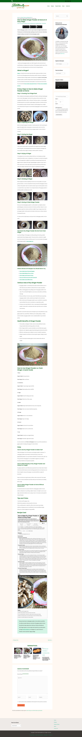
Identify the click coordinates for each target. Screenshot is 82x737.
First (56, 101)
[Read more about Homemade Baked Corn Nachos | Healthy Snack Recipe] (37, 650)
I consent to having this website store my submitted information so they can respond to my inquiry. (61, 111)
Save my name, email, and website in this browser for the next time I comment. (33, 701)
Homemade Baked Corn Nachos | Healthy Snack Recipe (36, 657)
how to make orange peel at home (30, 83)
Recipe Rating (19, 674)
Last (60, 101)
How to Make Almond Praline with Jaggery (27, 271)
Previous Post (15, 640)
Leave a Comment (20, 23)
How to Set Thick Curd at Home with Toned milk (28, 277)
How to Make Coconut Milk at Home (26, 279)
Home (48, 6)
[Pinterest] (70, 1)
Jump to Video (33, 26)
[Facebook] (65, 1)
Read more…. (62, 53)
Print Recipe (40, 26)
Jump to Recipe (26, 26)
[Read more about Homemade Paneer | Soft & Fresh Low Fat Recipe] (18, 650)
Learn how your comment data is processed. (34, 710)
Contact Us (68, 6)
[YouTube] (68, 1)
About (63, 6)
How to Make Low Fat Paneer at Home (26, 275)
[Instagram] (67, 1)
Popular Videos (58, 6)
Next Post (50, 640)
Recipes (52, 6)
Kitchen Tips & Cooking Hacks (29, 23)
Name (56, 98)
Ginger (18, 73)
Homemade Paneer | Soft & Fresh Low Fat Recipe (17, 656)
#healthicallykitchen (26, 629)
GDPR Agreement (58, 107)
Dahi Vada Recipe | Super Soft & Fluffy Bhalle (27, 656)
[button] (12, 1)
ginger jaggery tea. (30, 241)
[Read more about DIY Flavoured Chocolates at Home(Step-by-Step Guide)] (46, 651)
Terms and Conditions (39, 735)
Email (56, 103)
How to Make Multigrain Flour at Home (26, 273)
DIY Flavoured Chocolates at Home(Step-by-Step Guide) (46, 659)
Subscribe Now (59, 114)
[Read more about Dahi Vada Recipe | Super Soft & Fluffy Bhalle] (28, 650)
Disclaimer (46, 735)
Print (44, 523)
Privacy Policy (32, 735)
